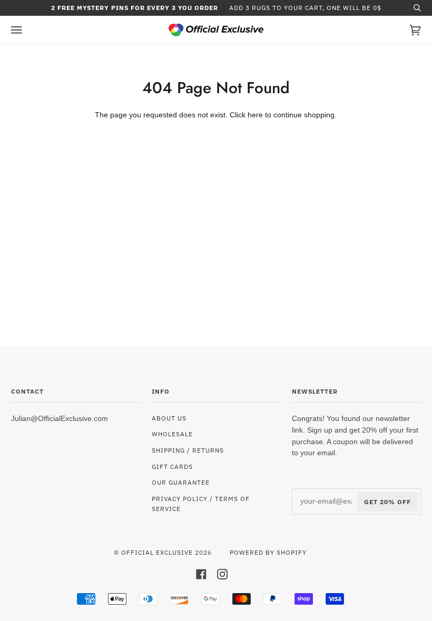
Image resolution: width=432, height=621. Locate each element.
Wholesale (172, 433)
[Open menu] (27, 30)
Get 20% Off (387, 501)
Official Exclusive (157, 552)
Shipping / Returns (188, 450)
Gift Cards (172, 466)
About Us (169, 418)
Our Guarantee (181, 482)
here (255, 115)
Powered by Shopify (268, 552)
